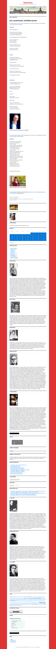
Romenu (28, 2)
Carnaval (37, 596)
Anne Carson (18, 596)
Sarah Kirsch (11, 604)
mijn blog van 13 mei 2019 (33, 192)
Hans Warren (12, 251)
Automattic (38, 647)
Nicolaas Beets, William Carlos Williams (17, 471)
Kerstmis (19, 600)
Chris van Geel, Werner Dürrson (16, 472)
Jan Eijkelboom (32, 599)
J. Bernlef (28, 599)
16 (38, 236)
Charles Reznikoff (41, 596)
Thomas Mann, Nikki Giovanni (31, 495)
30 (38, 240)
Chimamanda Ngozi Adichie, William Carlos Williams (20, 469)
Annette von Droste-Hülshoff (26, 596)
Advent (11, 596)
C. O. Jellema (34, 596)
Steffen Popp (27, 604)
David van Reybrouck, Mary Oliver (16, 473)
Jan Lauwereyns (20, 23)
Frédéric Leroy (13, 249)
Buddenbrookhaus (13, 248)
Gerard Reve (44, 598)
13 (22, 236)
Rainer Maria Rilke (32, 602)
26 (17, 240)
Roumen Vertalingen (14, 257)
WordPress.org (13, 642)
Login (11, 639)
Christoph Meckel (12, 598)
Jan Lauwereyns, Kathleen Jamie (23, 20)
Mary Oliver (33, 600)
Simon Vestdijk (22, 604)
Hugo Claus (20, 599)
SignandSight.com (13, 255)
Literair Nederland (13, 258)
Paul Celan (12, 252)
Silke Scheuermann (17, 604)
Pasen (14, 602)
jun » (13, 242)
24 (43, 238)
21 (27, 238)
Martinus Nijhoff (27, 600)
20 (22, 238)
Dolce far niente (28, 598)
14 (27, 236)
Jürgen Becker (43, 599)
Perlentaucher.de (13, 253)
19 (17, 238)
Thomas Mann (13, 256)
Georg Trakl (12, 250)
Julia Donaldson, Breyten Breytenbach (17, 468)
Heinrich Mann (16, 599)
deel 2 (23, 193)
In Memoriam (24, 599)
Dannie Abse (17, 598)
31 (43, 240)
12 (17, 236)
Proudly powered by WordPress (22, 647)
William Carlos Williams (17, 605)
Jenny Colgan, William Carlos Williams (17, 470)
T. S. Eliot (30, 604)
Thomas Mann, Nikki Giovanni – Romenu (17, 491)
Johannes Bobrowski (38, 599)
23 (38, 238)
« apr (10, 242)
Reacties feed (12, 641)
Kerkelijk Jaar (13, 600)
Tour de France (40, 604)
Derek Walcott (21, 598)
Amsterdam (14, 596)
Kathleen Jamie (20, 135)
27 (22, 240)
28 (27, 240)
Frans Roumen (37, 598)
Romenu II (12, 254)
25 (12, 240)
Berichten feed (13, 640)
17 (43, 236)
